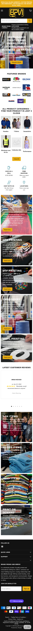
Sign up (26, 588)
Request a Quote (16, 62)
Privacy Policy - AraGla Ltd (15, 619)
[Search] (29, 21)
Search (7, 617)
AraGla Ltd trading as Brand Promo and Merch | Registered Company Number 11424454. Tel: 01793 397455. (16, 622)
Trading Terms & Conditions (18, 617)
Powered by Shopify (16, 627)
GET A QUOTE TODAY (18, 29)
